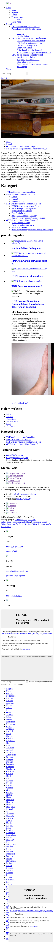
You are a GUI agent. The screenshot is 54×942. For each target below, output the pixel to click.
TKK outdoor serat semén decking (26, 26)
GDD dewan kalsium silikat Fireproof (27, 55)
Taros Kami (16, 22)
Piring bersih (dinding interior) (29, 50)
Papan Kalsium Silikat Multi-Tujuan (26, 29)
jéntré (25, 403)
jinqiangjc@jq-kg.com (15, 576)
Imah (14, 10)
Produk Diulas (21, 519)
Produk (9, 24)
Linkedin (19, 476)
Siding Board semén (9, 524)
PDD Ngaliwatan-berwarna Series (31, 41)
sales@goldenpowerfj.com (17, 457)
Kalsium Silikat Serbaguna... (27, 248)
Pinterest (19, 478)
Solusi (14, 15)
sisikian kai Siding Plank (27, 45)
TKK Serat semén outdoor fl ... (28, 286)
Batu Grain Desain (24, 48)
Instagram (21, 473)
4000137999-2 (12, 551)
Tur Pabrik (10, 426)
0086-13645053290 (14, 455)
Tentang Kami (17, 17)
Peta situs (32, 519)
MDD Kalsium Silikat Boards (18, 439)
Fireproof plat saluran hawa (28, 59)
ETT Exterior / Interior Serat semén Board (29, 38)
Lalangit (20, 33)
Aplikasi (15, 12)
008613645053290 (23, 499)
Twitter (17, 480)
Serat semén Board (39, 522)
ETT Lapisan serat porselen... (27, 276)
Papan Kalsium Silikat (28, 524)
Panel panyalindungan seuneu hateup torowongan (26, 149)
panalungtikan (17, 403)
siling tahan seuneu (25, 62)
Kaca (8, 8)
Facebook (21, 483)
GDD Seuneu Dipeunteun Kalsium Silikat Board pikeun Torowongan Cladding (28, 304)
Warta (8, 69)
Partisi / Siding (23, 36)
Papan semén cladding (21, 522)
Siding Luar (6, 522)
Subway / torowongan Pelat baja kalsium (34, 52)
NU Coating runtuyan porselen (29, 43)
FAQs (19, 19)
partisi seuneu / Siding (26, 57)
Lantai (19, 31)
